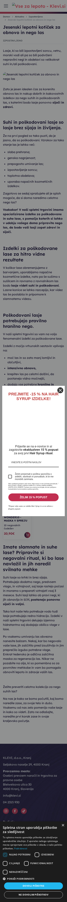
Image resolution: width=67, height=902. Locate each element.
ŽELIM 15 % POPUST (33, 498)
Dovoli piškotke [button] (33, 885)
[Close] (60, 388)
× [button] (62, 825)
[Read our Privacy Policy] (58, 486)
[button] (33, 878)
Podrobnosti (20, 848)
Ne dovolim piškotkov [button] (33, 894)
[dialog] (33, 861)
